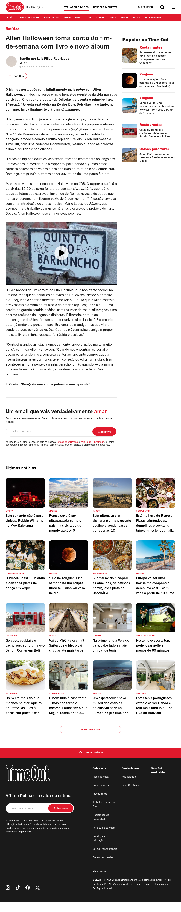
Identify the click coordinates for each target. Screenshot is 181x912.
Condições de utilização (101, 838)
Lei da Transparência (105, 849)
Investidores (100, 794)
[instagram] (8, 887)
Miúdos (112, 18)
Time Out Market (152, 18)
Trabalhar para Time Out (104, 804)
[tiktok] (18, 887)
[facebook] (27, 887)
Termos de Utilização (67, 442)
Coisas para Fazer (29, 18)
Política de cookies (104, 828)
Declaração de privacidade (101, 817)
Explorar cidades (76, 7)
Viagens (125, 18)
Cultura (67, 18)
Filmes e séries (96, 18)
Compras (80, 18)
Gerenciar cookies (103, 857)
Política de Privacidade (92, 442)
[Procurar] (162, 7)
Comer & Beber (51, 18)
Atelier (136, 18)
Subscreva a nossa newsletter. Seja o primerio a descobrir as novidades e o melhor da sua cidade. (59, 420)
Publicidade (129, 777)
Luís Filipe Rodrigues (53, 59)
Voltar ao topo (94, 752)
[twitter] (37, 887)
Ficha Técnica (101, 777)
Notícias (11, 18)
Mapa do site (99, 872)
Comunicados (101, 785)
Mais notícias (90, 730)
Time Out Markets (105, 7)
